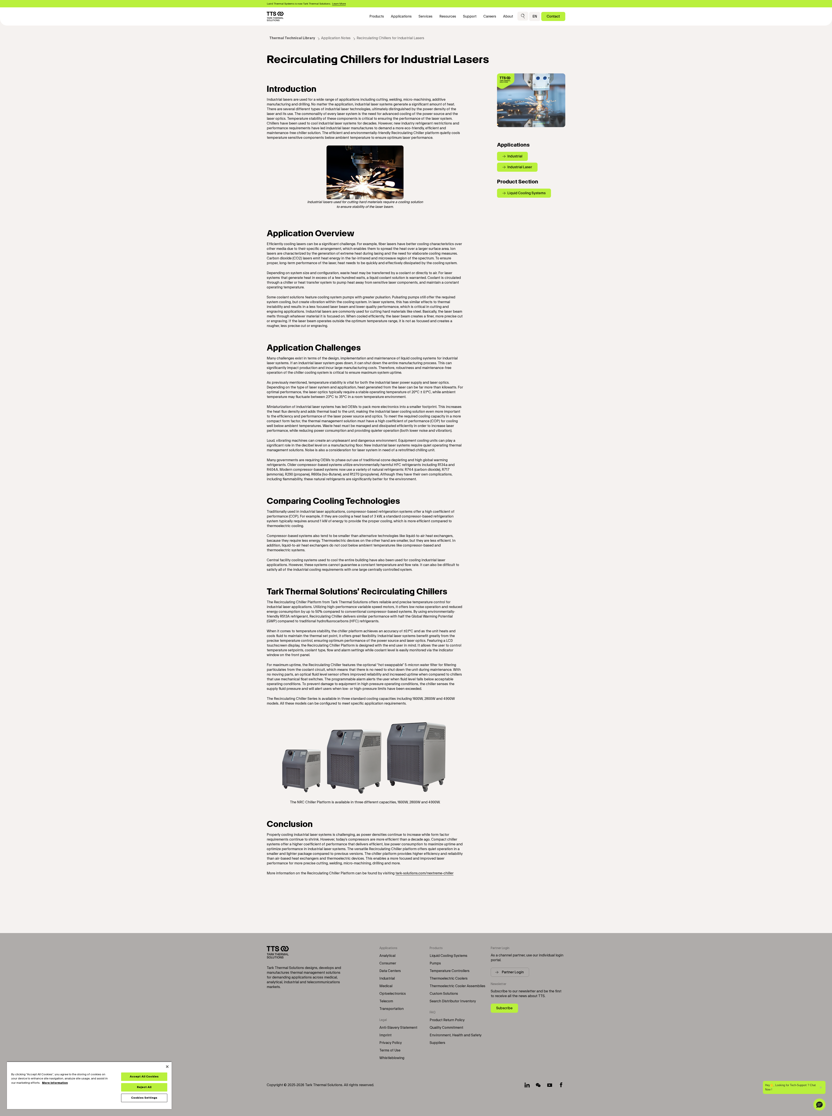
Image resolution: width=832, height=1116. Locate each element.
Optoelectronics (392, 993)
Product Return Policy (447, 1020)
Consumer (387, 963)
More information (55, 1083)
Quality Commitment (446, 1027)
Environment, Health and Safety (455, 1035)
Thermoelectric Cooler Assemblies (457, 986)
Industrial (387, 978)
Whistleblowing (391, 1058)
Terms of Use (389, 1050)
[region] (89, 1085)
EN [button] (535, 16)
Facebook (561, 1085)
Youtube (549, 1085)
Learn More (339, 3)
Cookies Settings (144, 1098)
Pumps (435, 963)
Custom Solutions (444, 993)
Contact (553, 16)
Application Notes (336, 38)
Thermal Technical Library (292, 38)
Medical (385, 986)
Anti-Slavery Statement (398, 1027)
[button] (522, 16)
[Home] (275, 16)
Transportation (391, 1009)
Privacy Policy (390, 1043)
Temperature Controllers (450, 971)
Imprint (385, 1035)
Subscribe (504, 1008)
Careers (489, 16)
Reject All (144, 1087)
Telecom (386, 1001)
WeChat (538, 1085)
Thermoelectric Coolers (449, 978)
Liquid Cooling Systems (448, 955)
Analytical (387, 955)
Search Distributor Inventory (453, 1001)
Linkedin (527, 1085)
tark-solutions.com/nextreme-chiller (424, 873)
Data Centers (390, 971)
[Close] (167, 1066)
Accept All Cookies (144, 1076)
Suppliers (437, 1043)
